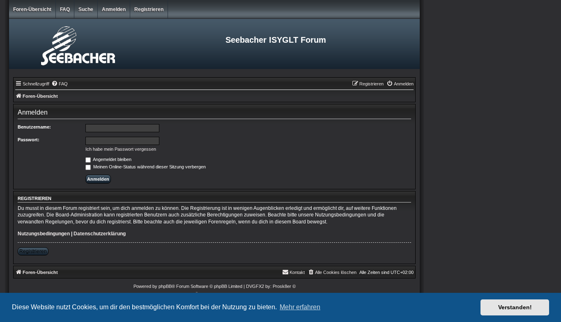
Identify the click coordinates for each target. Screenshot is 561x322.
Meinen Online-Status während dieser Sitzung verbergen (149, 166)
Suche (85, 9)
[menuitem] (59, 84)
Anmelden (114, 9)
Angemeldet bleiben (111, 159)
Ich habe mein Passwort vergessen (120, 149)
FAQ (65, 9)
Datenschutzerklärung (100, 234)
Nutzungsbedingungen (44, 234)
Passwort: (28, 139)
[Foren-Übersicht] (77, 44)
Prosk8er (282, 286)
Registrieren (148, 9)
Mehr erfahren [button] (300, 307)
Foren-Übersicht (32, 9)
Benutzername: (34, 126)
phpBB (165, 286)
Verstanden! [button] (515, 307)
